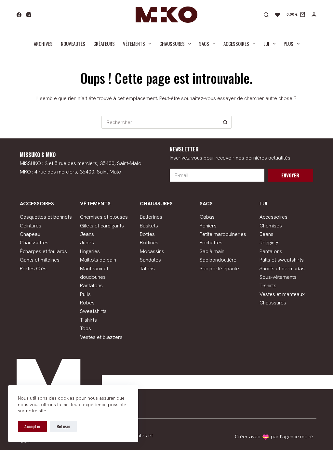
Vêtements (134, 43)
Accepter (32, 426)
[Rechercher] (266, 14)
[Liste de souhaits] (277, 14)
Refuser (63, 426)
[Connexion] (314, 14)
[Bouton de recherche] (225, 122)
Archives (43, 43)
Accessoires (236, 43)
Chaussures (172, 43)
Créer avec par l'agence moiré (274, 436)
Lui (266, 43)
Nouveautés (73, 43)
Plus (288, 43)
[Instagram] (28, 14)
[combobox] (160, 122)
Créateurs (104, 43)
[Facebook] (19, 14)
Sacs (204, 43)
